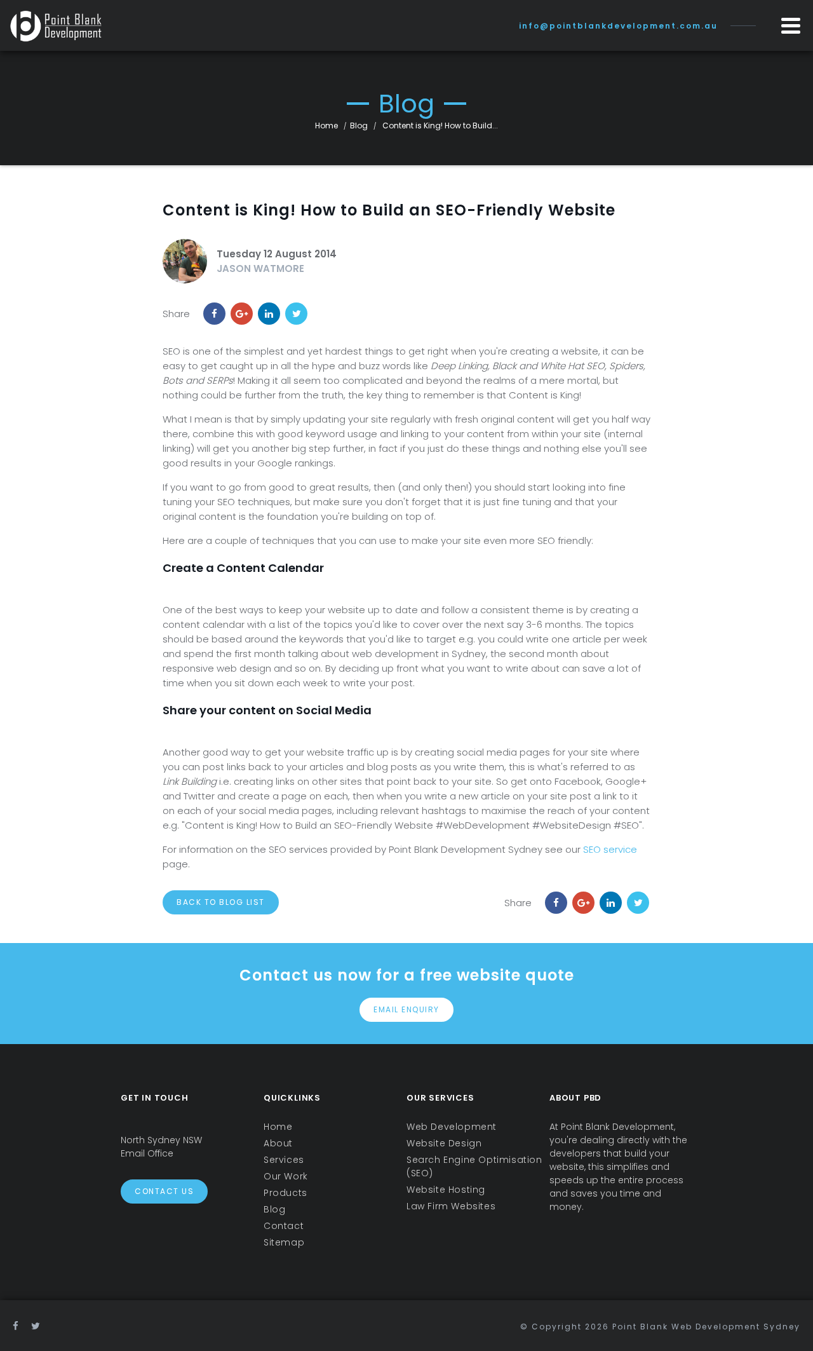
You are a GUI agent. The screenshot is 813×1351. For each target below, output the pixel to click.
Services (284, 1159)
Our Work (286, 1176)
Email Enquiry (406, 1009)
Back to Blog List (221, 902)
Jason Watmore (260, 268)
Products (285, 1192)
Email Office (147, 1153)
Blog (359, 125)
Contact (284, 1225)
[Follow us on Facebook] (16, 1326)
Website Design (443, 1143)
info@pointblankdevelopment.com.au (618, 25)
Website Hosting (445, 1189)
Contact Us (164, 1191)
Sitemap (284, 1242)
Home (326, 125)
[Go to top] (786, 1324)
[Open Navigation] (791, 25)
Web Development (451, 1126)
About (278, 1143)
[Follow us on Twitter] (36, 1326)
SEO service (610, 849)
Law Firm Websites (450, 1206)
